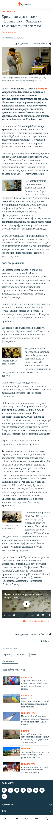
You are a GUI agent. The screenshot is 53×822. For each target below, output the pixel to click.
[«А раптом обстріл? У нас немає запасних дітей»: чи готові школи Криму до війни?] (11, 680)
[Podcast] (42, 790)
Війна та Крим (28, 713)
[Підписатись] (4, 796)
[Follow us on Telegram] (23, 790)
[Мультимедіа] (17, 818)
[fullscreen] (48, 615)
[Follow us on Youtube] (16, 790)
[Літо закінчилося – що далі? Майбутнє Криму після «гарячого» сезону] (11, 766)
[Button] (21, 44)
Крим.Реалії (12, 598)
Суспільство (9, 12)
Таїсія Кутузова (9, 32)
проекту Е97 (42, 89)
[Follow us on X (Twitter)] (10, 790)
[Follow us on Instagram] (29, 790)
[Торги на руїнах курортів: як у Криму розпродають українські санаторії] (11, 751)
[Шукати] (47, 818)
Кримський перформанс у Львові (23, 594)
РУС (36, 819)
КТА (27, 819)
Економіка (26, 749)
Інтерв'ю (25, 731)
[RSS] (35, 790)
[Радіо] (6, 818)
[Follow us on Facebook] (4, 790)
